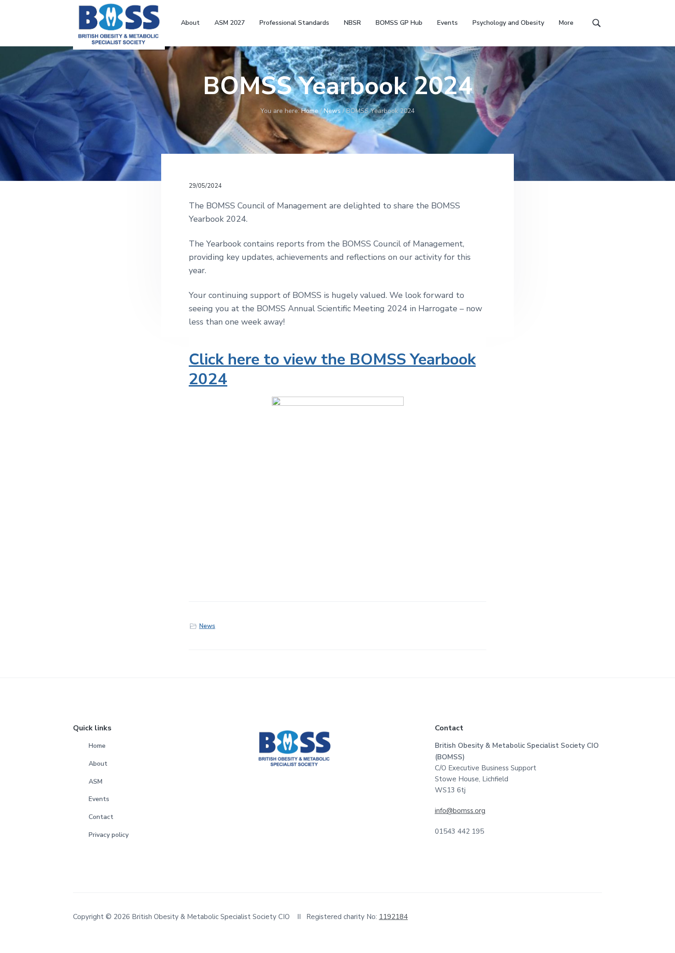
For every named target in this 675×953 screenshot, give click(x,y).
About (98, 763)
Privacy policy (109, 834)
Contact (101, 817)
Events (99, 799)
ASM (95, 781)
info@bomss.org (460, 810)
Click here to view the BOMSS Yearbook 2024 (332, 368)
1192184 (393, 916)
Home (97, 745)
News (207, 626)
